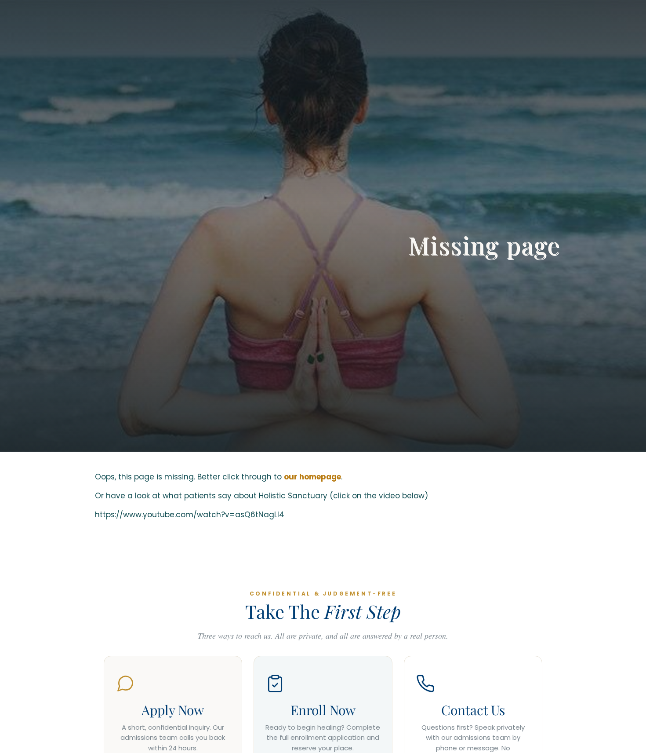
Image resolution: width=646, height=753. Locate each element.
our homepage (312, 477)
